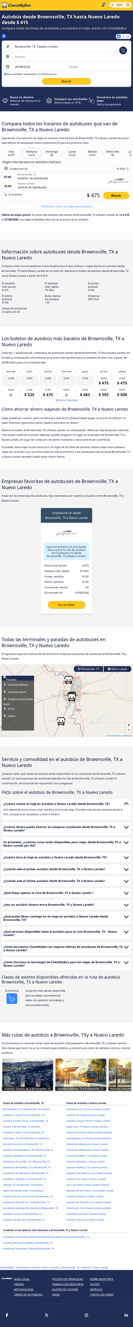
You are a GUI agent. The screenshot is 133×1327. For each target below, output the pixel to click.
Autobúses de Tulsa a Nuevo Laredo (86, 1213)
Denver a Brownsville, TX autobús (21, 1126)
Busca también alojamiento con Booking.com (32, 74)
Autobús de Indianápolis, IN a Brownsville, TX (28, 1149)
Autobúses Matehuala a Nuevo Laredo (87, 1149)
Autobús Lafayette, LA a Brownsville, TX (24, 1155)
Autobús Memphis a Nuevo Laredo (85, 1161)
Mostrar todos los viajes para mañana (68, 206)
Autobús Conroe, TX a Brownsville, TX (23, 1115)
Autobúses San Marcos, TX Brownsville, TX (26, 1202)
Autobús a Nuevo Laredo (95, 1267)
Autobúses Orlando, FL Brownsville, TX (24, 1178)
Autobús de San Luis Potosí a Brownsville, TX (28, 1196)
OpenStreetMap (114, 735)
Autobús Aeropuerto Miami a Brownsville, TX (27, 1242)
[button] (71, 697)
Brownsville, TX (90, 669)
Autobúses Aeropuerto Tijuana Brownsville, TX (28, 1248)
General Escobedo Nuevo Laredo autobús (89, 1132)
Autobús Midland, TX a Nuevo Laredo (87, 1167)
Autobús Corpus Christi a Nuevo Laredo (88, 1120)
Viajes (56, 1294)
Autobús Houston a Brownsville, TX (22, 1144)
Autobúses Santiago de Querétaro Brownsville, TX (30, 1208)
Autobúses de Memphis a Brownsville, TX (25, 1173)
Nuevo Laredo (119, 669)
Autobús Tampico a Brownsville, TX (22, 1213)
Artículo (96, 1289)
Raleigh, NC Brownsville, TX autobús (23, 1184)
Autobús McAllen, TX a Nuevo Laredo (86, 1155)
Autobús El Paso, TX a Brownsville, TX (23, 1132)
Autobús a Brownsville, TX (65, 1267)
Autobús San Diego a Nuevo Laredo (86, 1178)
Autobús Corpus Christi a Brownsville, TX (25, 1120)
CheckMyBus (7, 1267)
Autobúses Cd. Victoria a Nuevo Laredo (88, 1109)
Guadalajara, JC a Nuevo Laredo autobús (88, 1138)
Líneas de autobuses (28, 1294)
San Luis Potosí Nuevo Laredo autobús (87, 1184)
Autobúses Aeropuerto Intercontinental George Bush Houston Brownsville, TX (46, 1236)
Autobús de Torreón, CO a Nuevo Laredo (88, 1202)
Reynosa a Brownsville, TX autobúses (23, 1190)
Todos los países (102, 1294)
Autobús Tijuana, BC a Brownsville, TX (24, 1219)
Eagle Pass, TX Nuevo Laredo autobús (87, 1126)
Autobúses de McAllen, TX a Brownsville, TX (27, 1167)
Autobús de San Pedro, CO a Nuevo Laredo (90, 1190)
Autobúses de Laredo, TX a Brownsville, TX (26, 1161)
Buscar (116, 195)
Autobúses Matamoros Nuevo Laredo (87, 1144)
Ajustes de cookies (65, 1289)
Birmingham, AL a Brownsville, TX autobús (26, 1109)
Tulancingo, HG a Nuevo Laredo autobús (88, 1208)
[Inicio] (15, 5)
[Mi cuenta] (103, 4)
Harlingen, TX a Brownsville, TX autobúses (26, 1138)
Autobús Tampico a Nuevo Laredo (85, 1196)
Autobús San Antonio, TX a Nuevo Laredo (89, 1173)
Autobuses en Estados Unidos (32, 1267)
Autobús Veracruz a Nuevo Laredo (85, 1219)
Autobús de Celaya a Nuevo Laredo (85, 1115)
